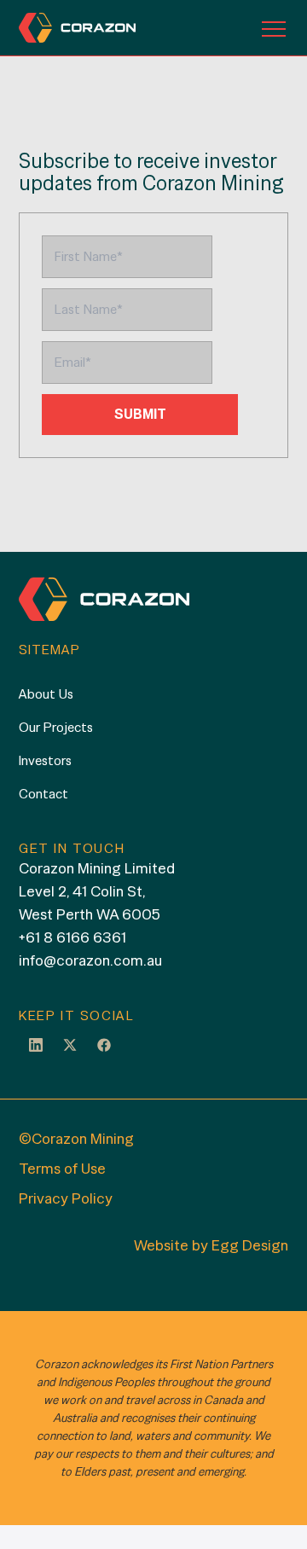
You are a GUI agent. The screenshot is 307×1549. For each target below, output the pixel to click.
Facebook (104, 1044)
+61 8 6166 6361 (72, 937)
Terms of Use (62, 1168)
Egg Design (249, 1245)
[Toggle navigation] (274, 28)
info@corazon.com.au (90, 960)
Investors (45, 760)
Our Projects (56, 727)
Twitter (70, 1044)
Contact (43, 794)
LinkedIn (36, 1044)
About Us (46, 694)
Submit (140, 414)
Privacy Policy (66, 1198)
